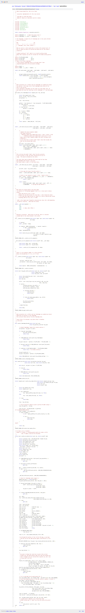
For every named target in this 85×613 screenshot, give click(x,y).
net (55, 6)
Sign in (82, 2)
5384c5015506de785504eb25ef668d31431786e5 (38, 6)
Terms (14, 611)
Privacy (10, 611)
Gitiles (7, 611)
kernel (23, 6)
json (83, 611)
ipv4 (58, 6)
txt (80, 611)
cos (13, 6)
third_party (18, 6)
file (38, 9)
